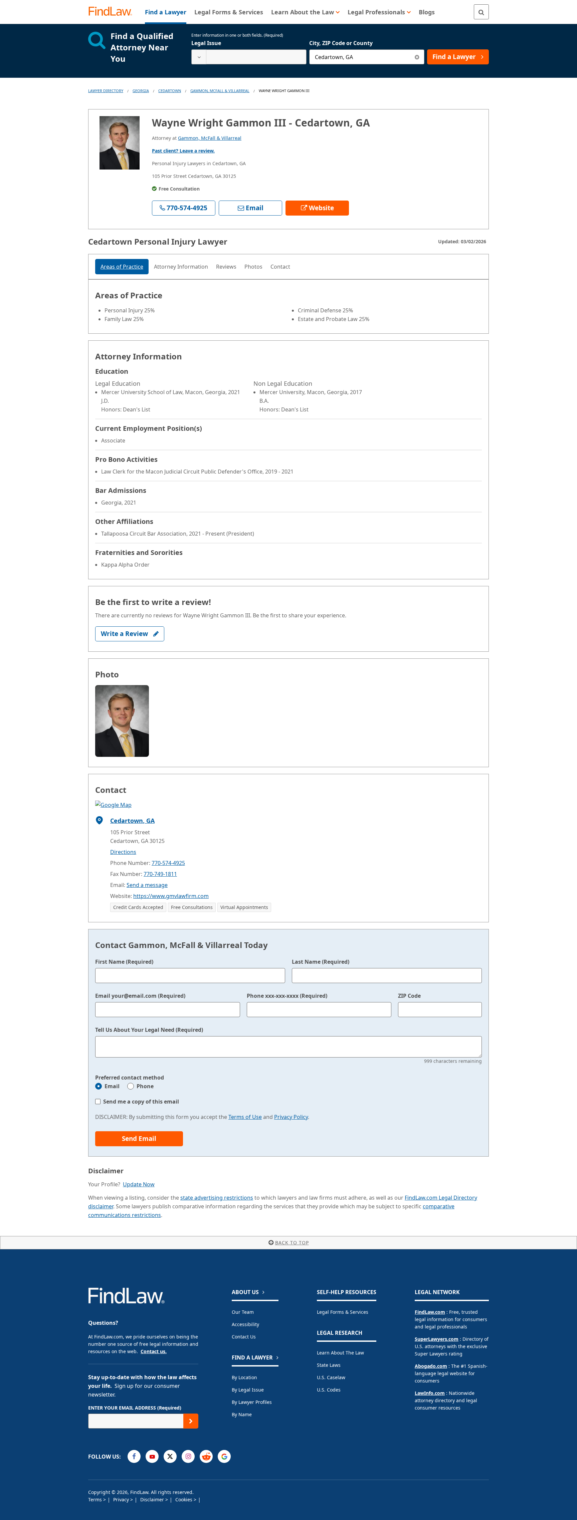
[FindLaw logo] (113, 12)
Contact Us (244, 1336)
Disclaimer (152, 1499)
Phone (145, 1086)
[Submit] (190, 1421)
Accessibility (245, 1324)
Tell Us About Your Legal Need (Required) (149, 1029)
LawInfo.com (430, 1393)
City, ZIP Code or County (341, 43)
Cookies (184, 1499)
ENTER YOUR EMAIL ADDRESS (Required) (134, 1408)
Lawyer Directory (105, 90)
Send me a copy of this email (141, 1101)
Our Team (243, 1312)
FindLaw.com (430, 1312)
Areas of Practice (122, 266)
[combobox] (249, 56)
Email (112, 1086)
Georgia (141, 90)
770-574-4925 (168, 863)
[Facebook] (134, 1456)
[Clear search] (416, 56)
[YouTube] (152, 1456)
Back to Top (292, 1242)
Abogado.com (431, 1366)
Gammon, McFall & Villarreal (219, 90)
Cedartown (169, 90)
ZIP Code (409, 995)
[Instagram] (188, 1456)
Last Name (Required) (320, 961)
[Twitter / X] (170, 1456)
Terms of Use (245, 1117)
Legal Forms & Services (342, 1312)
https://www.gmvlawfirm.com (171, 896)
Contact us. (154, 1351)
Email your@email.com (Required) (140, 995)
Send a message (147, 885)
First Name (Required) (124, 961)
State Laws (329, 1365)
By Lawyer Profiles (252, 1402)
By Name (242, 1414)
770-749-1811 (160, 874)
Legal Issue (206, 43)
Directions (123, 852)
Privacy (121, 1499)
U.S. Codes (329, 1390)
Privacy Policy (291, 1117)
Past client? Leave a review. (183, 150)
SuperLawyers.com (436, 1339)
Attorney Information (181, 266)
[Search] (481, 11)
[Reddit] (206, 1456)
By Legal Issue (248, 1390)
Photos (253, 266)
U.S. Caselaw (331, 1377)
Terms (95, 1499)
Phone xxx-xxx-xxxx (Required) (287, 995)
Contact (280, 266)
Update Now (139, 1184)
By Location (244, 1377)
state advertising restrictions (216, 1197)
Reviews (226, 266)
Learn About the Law (340, 1352)
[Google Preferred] (224, 1456)
